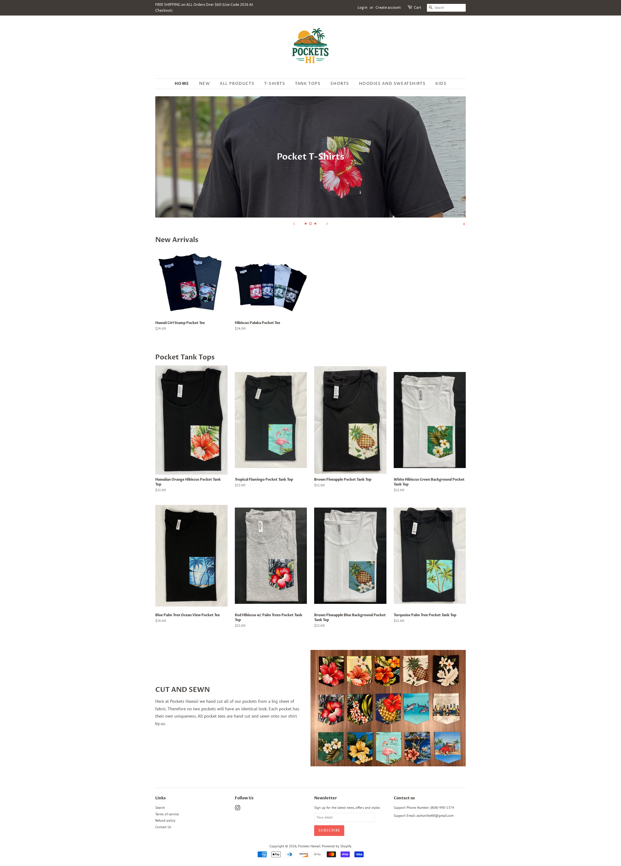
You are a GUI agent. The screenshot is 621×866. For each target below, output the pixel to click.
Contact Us (163, 827)
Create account (388, 7)
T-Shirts (274, 83)
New (204, 83)
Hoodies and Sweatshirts (392, 83)
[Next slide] (327, 223)
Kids (440, 83)
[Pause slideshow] (464, 223)
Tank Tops (307, 83)
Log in (363, 7)
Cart (417, 7)
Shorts (339, 83)
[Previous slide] (294, 223)
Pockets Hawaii (309, 846)
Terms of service (167, 814)
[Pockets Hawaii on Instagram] (237, 809)
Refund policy (165, 820)
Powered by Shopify (336, 846)
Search (160, 807)
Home (182, 83)
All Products (237, 83)
